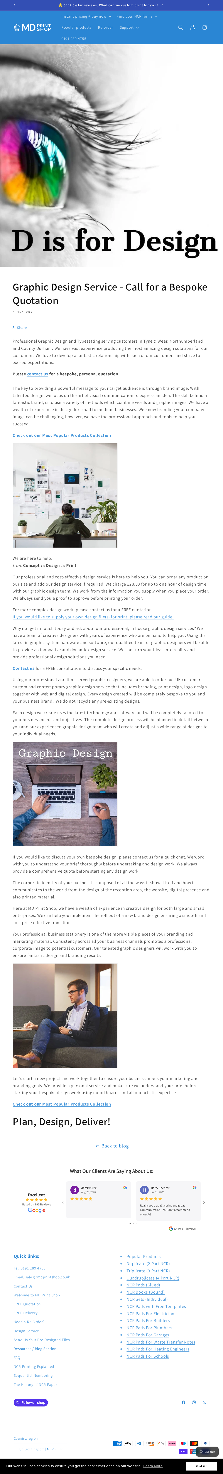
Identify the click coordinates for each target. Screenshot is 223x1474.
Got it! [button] (201, 1466)
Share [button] (22, 327)
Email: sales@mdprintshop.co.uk (42, 1276)
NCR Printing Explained (34, 1366)
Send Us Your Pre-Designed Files (42, 1339)
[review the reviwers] (125, 1188)
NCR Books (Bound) (146, 1292)
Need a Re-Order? (29, 1321)
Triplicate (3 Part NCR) (148, 1271)
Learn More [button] (153, 1466)
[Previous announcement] (14, 5)
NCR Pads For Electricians (151, 1313)
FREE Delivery (26, 1312)
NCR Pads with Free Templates (156, 1306)
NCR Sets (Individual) (147, 1299)
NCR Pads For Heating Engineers (158, 1349)
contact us (37, 374)
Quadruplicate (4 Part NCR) (153, 1278)
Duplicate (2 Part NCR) (148, 1263)
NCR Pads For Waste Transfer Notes (161, 1342)
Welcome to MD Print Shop (37, 1294)
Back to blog (114, 1145)
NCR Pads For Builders (148, 1320)
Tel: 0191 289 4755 (30, 1268)
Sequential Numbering (33, 1375)
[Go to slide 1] (130, 1223)
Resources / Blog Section (35, 1348)
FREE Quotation (27, 1303)
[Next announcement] (208, 5)
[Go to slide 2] (133, 1223)
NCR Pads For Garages (148, 1335)
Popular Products (144, 1256)
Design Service (26, 1330)
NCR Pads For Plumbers (149, 1327)
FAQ (17, 1357)
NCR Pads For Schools (148, 1356)
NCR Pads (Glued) (143, 1285)
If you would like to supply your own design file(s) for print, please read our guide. (93, 617)
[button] (86, 16)
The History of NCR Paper (35, 1384)
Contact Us (23, 1286)
